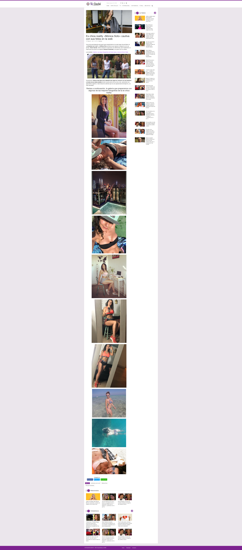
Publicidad (128, 547)
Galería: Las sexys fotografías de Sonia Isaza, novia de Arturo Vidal (110, 52)
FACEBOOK (90, 479)
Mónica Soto (104, 483)
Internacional (126, 5)
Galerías (100, 41)
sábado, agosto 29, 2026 (112, 3)
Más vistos (147, 5)
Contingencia (134, 5)
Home (108, 5)
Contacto (134, 547)
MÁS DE (87, 483)
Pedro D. (89, 41)
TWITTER (97, 479)
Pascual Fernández (90, 485)
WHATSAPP (104, 479)
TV (120, 5)
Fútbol (141, 5)
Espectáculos (114, 5)
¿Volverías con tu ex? (95, 483)
